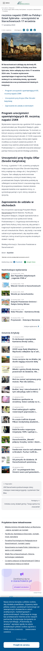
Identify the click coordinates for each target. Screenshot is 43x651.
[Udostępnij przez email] (27, 30)
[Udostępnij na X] (31, 30)
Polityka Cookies (21, 639)
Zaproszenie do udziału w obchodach (19, 106)
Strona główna (5, 8)
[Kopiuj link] (24, 30)
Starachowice (7, 213)
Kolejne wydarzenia (30, 326)
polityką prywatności (16, 629)
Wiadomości (11, 8)
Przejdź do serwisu (21, 645)
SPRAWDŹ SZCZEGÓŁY (21, 587)
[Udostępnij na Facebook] (35, 30)
